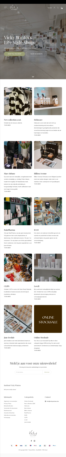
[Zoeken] (58, 7)
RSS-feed (44, 450)
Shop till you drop (14, 54)
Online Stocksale (28, 401)
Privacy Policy (7, 403)
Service (50, 7)
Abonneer (46, 372)
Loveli (25, 420)
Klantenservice (8, 410)
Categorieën (28, 397)
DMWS (39, 450)
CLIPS (25, 417)
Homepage (7, 417)
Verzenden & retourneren (10, 408)
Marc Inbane (27, 408)
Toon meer (7, 125)
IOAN (25, 415)
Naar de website (36, 54)
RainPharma (27, 413)
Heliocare (26, 406)
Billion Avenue (28, 410)
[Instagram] (34, 441)
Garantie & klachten (9, 413)
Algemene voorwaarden (10, 401)
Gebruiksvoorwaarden (10, 415)
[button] (5, 7)
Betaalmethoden (8, 406)
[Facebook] (31, 441)
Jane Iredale (27, 422)
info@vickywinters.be (53, 401)
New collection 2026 (29, 403)
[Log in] (54, 7)
